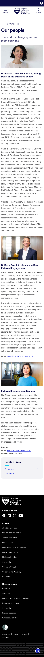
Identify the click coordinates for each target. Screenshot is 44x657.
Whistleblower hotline (10, 618)
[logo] (22, 11)
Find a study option (9, 557)
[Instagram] (14, 515)
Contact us (6, 588)
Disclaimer (5, 637)
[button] (41, 3)
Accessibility (6, 634)
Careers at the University (11, 572)
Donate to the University (11, 603)
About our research (9, 538)
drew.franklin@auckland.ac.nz (20, 356)
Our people (14, 24)
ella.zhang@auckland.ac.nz (19, 450)
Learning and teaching (10, 552)
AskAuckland (7, 593)
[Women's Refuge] (5, 629)
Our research (10, 473)
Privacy (24, 634)
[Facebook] (3, 515)
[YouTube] (21, 515)
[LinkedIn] (9, 515)
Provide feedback (9, 613)
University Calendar (9, 567)
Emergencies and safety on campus (15, 598)
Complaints (6, 608)
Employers (9, 469)
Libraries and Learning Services (14, 547)
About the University (9, 528)
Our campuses (7, 542)
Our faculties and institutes (12, 533)
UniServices (6, 577)
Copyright (16, 634)
